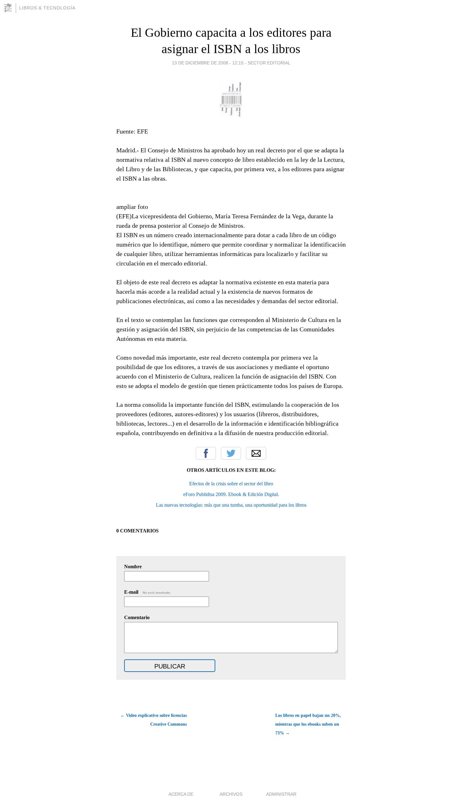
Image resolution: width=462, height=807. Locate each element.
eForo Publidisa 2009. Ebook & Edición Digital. (231, 494)
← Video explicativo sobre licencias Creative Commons (153, 720)
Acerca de (180, 794)
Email (256, 453)
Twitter (231, 453)
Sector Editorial (269, 62)
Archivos (231, 794)
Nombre (133, 566)
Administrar (281, 794)
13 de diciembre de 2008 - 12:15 (208, 62)
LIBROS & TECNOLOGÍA (47, 7)
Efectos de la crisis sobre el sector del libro (231, 483)
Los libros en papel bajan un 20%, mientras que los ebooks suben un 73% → (308, 724)
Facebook (206, 453)
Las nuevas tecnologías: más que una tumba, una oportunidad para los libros (231, 505)
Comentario (137, 617)
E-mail (147, 592)
